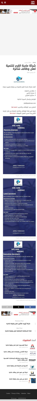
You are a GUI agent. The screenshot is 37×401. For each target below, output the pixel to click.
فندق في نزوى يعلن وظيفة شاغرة (18, 379)
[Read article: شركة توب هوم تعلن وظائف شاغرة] (32, 374)
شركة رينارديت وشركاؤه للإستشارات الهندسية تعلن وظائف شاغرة (16, 359)
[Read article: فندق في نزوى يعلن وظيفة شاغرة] (32, 380)
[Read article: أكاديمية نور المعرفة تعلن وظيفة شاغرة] (32, 367)
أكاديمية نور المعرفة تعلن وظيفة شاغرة (17, 366)
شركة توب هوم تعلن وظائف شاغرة (18, 372)
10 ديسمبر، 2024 (31, 72)
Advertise (23, 393)
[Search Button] (2, 3)
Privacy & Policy (16, 393)
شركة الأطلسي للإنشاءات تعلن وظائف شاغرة (16, 352)
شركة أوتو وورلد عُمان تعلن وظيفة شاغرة (17, 345)
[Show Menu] (5, 2)
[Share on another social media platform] (7, 307)
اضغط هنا (14, 107)
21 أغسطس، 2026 (23, 347)
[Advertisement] (18, 36)
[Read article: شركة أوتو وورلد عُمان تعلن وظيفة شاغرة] (32, 346)
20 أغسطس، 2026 (23, 362)
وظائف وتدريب (27, 62)
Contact (8, 393)
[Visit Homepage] (33, 2)
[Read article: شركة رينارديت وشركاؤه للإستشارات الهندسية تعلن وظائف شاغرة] (32, 360)
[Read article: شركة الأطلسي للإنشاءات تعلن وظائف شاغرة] (32, 353)
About (28, 393)
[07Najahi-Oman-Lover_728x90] (18, 11)
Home (34, 62)
